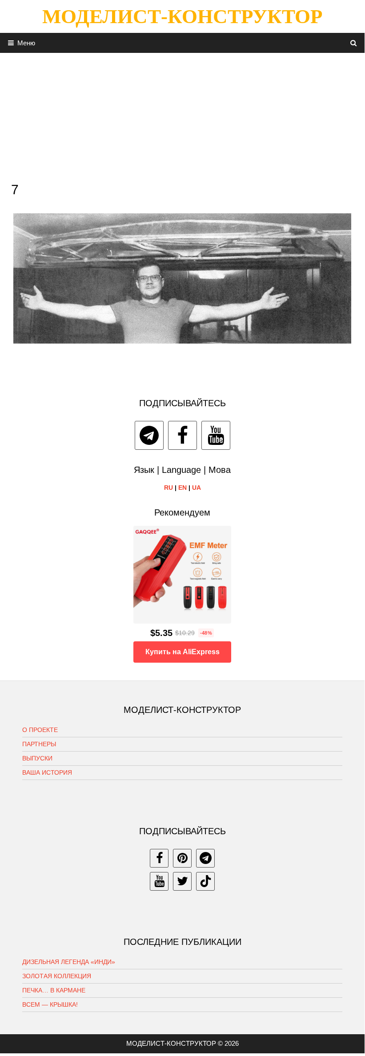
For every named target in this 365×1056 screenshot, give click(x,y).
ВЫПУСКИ (37, 758)
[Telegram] (149, 435)
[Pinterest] (182, 858)
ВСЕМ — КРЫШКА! (50, 1004)
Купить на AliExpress (182, 652)
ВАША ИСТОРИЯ (47, 772)
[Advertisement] (182, 115)
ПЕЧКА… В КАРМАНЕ (53, 990)
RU (168, 487)
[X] (182, 881)
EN (182, 487)
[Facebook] (182, 435)
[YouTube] (215, 435)
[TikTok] (205, 881)
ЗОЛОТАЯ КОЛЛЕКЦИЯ (56, 976)
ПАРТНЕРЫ (39, 744)
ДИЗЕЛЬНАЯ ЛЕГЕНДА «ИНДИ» (68, 961)
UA (196, 487)
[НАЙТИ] (354, 43)
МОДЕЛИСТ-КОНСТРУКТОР (182, 16)
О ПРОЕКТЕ (40, 729)
